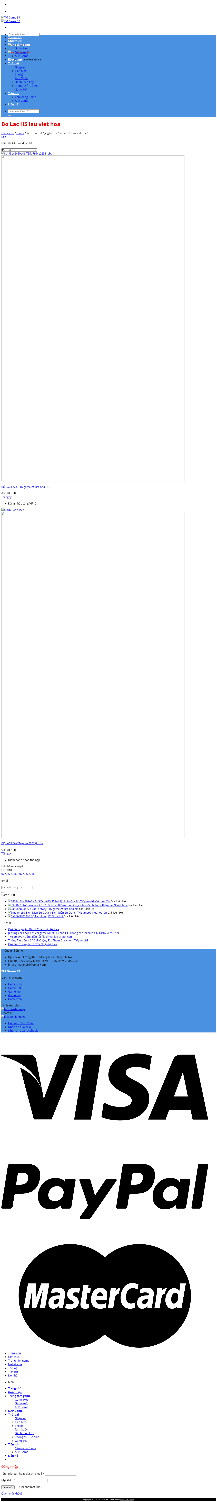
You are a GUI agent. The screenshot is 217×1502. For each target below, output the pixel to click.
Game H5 (21, 89)
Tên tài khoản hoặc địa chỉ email (22, 1474)
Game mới (21, 52)
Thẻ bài (19, 74)
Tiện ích (13, 93)
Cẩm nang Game (25, 97)
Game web (15, 999)
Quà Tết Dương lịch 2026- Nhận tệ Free (32, 944)
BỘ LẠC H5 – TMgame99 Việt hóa (22, 843)
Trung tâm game (19, 45)
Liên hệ (13, 104)
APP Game (21, 56)
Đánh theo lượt (24, 82)
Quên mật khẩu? (11, 1493)
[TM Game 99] (10, 19)
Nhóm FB (35, 59)
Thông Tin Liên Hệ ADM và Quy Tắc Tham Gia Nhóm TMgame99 (48, 940)
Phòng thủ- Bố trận (27, 86)
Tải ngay (6, 497)
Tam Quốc (21, 78)
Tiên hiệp (21, 71)
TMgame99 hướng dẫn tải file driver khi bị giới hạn (40, 937)
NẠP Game (15, 59)
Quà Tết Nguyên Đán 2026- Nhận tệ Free (33, 929)
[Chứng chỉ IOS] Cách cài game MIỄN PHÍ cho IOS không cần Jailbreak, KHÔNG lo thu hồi (63, 933)
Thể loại (13, 63)
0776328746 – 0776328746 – (19, 874)
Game (20, 133)
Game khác (15, 984)
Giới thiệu (15, 41)
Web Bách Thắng (127, 1499)
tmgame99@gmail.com (25, 881)
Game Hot (21, 48)
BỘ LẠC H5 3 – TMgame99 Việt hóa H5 (25, 487)
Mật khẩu (8, 1480)
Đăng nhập (8, 1487)
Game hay (14, 995)
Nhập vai (20, 67)
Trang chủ (15, 37)
